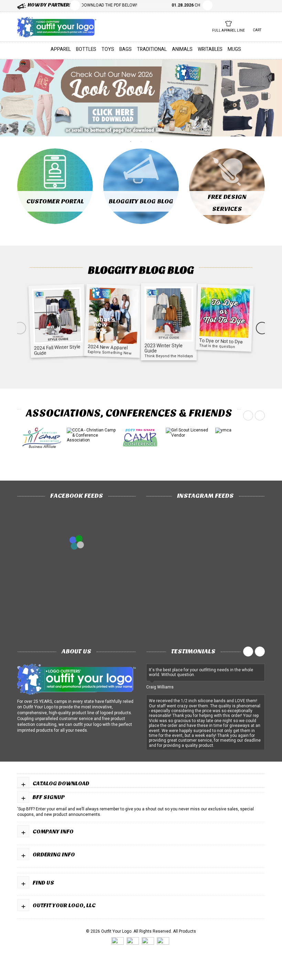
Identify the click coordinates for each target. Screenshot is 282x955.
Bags (125, 49)
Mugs (234, 49)
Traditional (152, 49)
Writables (210, 49)
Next (262, 328)
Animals (182, 49)
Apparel (61, 49)
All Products (184, 931)
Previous (75, 5)
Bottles (86, 49)
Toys (107, 49)
